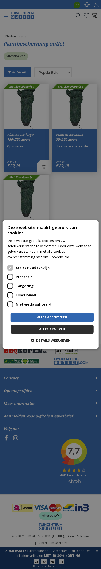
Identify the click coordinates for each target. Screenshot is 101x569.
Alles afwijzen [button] (52, 329)
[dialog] (51, 284)
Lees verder (80, 257)
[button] (51, 340)
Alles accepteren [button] (52, 317)
